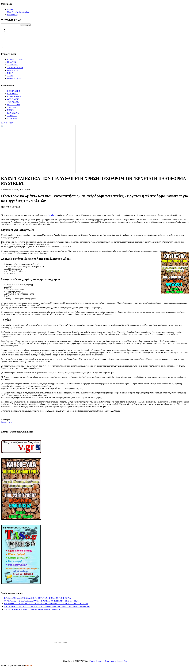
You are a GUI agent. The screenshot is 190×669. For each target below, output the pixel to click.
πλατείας (51, 215)
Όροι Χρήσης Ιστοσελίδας (116, 661)
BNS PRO (29, 665)
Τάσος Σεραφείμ (97, 661)
